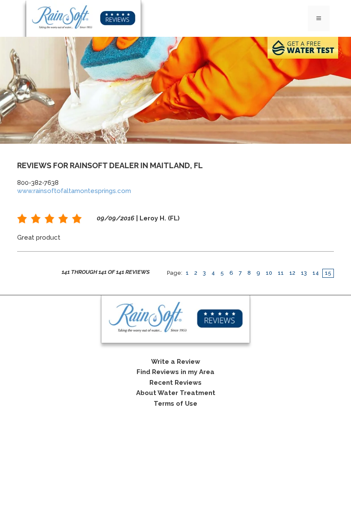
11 (281, 273)
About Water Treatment (175, 393)
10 (269, 273)
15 (328, 273)
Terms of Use (175, 403)
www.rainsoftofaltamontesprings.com (74, 191)
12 (292, 273)
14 (315, 273)
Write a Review (175, 361)
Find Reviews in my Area (175, 372)
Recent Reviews (175, 382)
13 (304, 273)
